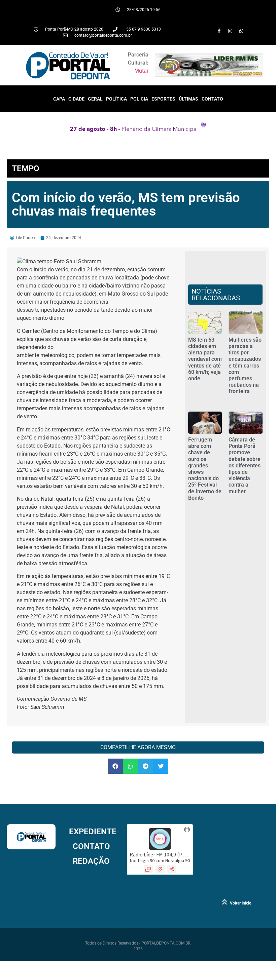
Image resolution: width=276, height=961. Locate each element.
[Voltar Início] (224, 902)
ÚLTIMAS (188, 99)
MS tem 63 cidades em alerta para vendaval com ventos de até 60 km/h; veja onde (205, 359)
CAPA (59, 99)
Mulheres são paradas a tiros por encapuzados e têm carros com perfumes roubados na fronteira (245, 366)
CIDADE (76, 99)
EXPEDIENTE (92, 831)
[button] (115, 766)
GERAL (95, 99)
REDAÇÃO (91, 861)
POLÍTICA (116, 99)
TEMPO (25, 168)
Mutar (141, 71)
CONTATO (212, 99)
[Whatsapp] (241, 31)
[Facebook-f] (219, 31)
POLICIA (139, 99)
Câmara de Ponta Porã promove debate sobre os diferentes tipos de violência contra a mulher (245, 465)
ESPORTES (163, 99)
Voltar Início (240, 903)
